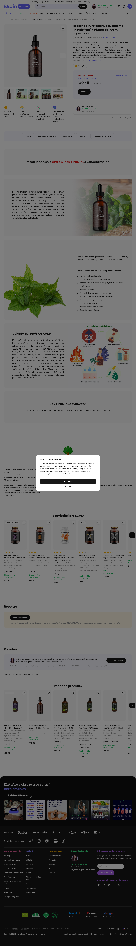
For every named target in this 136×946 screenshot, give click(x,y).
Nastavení (68, 486)
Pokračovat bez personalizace (50, 459)
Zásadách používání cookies (69, 474)
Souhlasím (68, 481)
